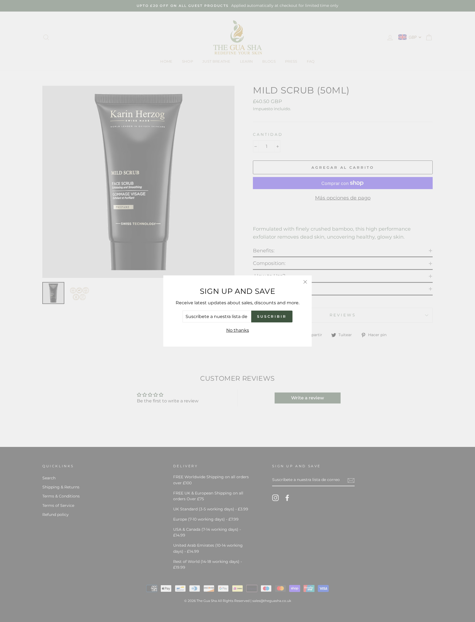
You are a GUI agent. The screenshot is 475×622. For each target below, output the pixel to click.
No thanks (237, 330)
